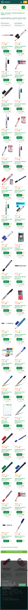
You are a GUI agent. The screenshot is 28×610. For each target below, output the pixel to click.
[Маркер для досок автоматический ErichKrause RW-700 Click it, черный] (7, 294)
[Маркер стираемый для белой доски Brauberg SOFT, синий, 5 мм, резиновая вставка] (7, 236)
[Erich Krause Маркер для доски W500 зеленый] (20, 265)
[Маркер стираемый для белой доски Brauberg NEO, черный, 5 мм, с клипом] (7, 92)
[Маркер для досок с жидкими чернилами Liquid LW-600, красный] (20, 121)
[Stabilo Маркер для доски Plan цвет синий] (7, 121)
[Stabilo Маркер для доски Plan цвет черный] (7, 64)
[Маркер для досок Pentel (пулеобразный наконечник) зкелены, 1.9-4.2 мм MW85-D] (20, 409)
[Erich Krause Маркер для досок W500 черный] (7, 35)
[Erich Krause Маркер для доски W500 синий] (20, 92)
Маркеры (3, 14)
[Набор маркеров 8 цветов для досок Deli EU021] (7, 352)
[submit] (23, 7)
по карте (3, 44)
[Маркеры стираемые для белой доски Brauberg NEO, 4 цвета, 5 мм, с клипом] (20, 236)
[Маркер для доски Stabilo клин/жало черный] (7, 525)
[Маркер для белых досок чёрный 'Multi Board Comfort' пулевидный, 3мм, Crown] (7, 265)
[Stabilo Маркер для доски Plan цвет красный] (7, 179)
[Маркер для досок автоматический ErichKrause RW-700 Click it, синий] (20, 352)
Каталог (2, 12)
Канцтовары (8, 12)
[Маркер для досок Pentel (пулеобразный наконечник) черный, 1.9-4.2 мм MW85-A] (20, 381)
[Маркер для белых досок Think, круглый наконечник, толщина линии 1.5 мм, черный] (20, 208)
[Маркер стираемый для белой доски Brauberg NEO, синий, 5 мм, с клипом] (20, 323)
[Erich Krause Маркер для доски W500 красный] (20, 150)
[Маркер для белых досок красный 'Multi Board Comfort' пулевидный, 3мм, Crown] (7, 496)
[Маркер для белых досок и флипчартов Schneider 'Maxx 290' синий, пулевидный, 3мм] (20, 467)
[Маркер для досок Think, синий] (20, 525)
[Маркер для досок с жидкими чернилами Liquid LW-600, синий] (7, 150)
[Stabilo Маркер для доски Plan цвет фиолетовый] (7, 323)
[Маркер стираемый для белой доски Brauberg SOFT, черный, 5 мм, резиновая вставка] (20, 35)
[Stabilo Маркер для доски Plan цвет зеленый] (7, 208)
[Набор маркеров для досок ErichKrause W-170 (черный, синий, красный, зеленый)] (20, 64)
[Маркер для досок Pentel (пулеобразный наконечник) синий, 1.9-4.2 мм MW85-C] (7, 381)
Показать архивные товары (9, 547)
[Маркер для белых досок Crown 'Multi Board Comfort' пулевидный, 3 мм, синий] (20, 438)
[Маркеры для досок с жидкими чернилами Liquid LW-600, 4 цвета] (20, 496)
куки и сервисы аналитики (7, 582)
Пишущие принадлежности (17, 12)
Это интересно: (14, 552)
